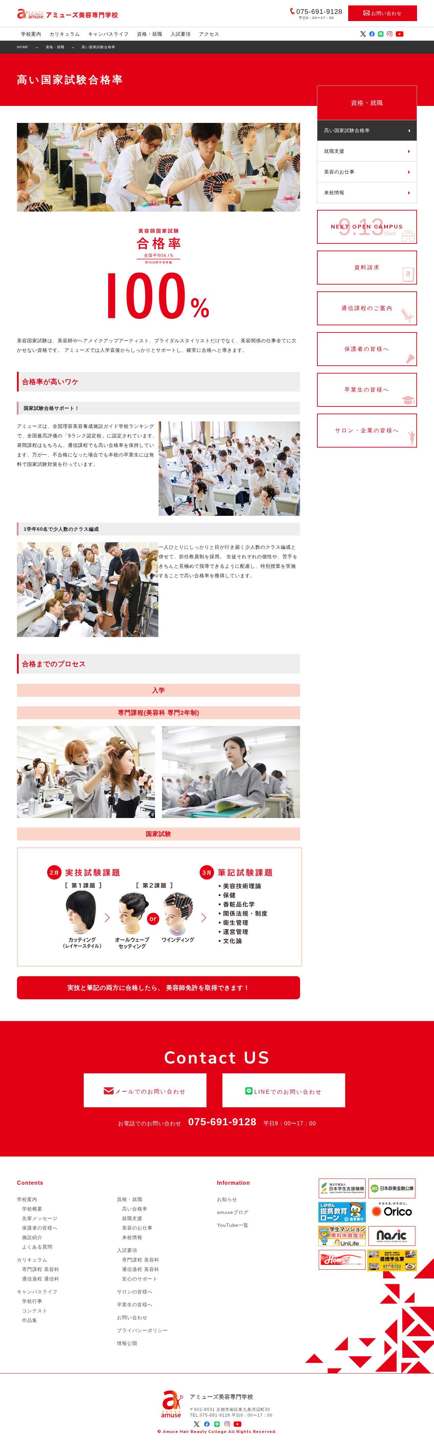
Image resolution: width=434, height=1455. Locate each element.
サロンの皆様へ (135, 1291)
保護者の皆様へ (367, 349)
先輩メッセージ (40, 1218)
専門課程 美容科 (40, 1269)
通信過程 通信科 (40, 1278)
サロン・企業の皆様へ (367, 430)
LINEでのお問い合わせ (283, 1090)
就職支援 (334, 151)
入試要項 (181, 34)
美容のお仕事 (339, 172)
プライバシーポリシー (142, 1330)
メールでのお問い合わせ (145, 1090)
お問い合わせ (386, 13)
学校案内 (31, 34)
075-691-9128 (222, 1121)
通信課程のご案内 (367, 308)
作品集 (29, 1320)
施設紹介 (32, 1237)
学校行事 (32, 1301)
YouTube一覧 (233, 1225)
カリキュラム (65, 34)
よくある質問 (37, 1247)
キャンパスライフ (108, 34)
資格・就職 (149, 34)
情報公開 (127, 1343)
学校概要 (32, 1209)
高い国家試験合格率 (347, 130)
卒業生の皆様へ (367, 390)
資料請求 (367, 267)
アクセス (209, 34)
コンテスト (34, 1310)
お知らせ (227, 1199)
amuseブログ (233, 1212)
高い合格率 (134, 1209)
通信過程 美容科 (140, 1269)
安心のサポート (140, 1278)
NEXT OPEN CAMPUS (367, 227)
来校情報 (334, 192)
